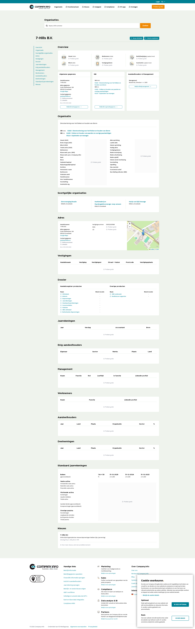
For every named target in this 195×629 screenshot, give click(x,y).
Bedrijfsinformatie (70, 570)
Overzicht (39, 47)
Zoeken (145, 25)
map (143, 235)
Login (158, 2)
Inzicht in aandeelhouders (72, 581)
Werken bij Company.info (140, 574)
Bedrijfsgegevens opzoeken (73, 574)
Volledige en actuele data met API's (75, 596)
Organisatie (58, 7)
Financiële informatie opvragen (74, 578)
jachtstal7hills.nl (65, 96)
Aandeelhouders (41, 76)
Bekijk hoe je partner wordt (109, 619)
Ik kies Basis (180, 618)
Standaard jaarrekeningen (45, 81)
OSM (157, 249)
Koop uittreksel (137, 38)
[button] (143, 233)
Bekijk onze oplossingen (108, 573)
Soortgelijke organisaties (44, 53)
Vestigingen (39, 59)
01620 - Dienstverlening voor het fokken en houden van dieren (108, 84)
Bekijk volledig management (142, 86)
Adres (38, 56)
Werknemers (40, 73)
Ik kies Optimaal (180, 604)
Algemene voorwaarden (78, 627)
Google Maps (64, 91)
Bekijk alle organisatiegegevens (107, 107)
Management (40, 70)
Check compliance (152, 38)
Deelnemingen (41, 79)
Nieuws (38, 84)
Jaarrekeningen (41, 64)
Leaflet (152, 249)
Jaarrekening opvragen (72, 585)
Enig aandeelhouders (43, 67)
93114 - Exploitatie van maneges (104, 93)
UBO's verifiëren (69, 592)
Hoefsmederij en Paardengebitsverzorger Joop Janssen (108, 203)
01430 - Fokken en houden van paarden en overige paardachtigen (107, 90)
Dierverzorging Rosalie (69, 202)
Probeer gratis (158, 7)
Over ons (134, 570)
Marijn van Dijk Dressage (137, 202)
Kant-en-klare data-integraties (74, 600)
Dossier (38, 62)
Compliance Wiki (69, 603)
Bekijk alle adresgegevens (73, 107)
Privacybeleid (92, 627)
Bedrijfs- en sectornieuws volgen (75, 589)
